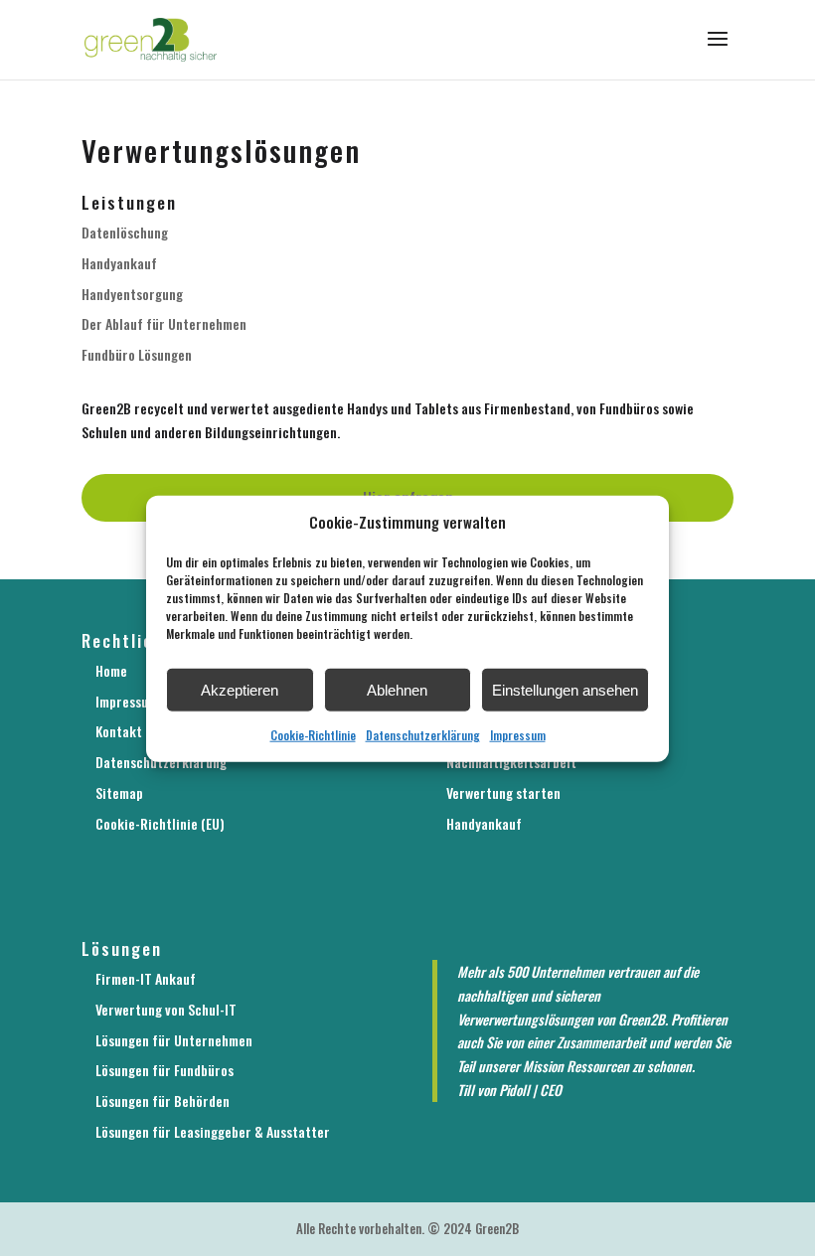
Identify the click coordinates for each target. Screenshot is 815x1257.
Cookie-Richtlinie (313, 734)
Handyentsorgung (132, 293)
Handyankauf (119, 262)
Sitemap (119, 792)
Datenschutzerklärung (423, 734)
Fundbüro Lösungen (137, 354)
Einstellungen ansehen (565, 690)
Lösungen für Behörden (162, 1100)
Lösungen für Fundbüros (164, 1069)
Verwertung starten (503, 792)
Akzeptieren (239, 690)
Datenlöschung (125, 232)
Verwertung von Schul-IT (166, 1009)
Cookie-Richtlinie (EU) (160, 823)
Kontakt (118, 730)
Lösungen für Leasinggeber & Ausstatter (212, 1131)
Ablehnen (397, 690)
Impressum (518, 734)
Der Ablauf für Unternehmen (164, 323)
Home (111, 670)
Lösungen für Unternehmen (173, 1039)
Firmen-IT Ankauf (145, 978)
